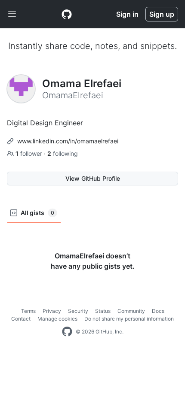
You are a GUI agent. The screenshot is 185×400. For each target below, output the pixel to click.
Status (103, 311)
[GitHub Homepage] (67, 331)
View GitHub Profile (92, 178)
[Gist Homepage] (67, 14)
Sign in (127, 14)
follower (29, 153)
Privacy (52, 311)
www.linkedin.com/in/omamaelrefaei (67, 141)
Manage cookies (57, 318)
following (62, 153)
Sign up (161, 14)
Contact (21, 318)
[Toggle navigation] (12, 14)
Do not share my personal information (129, 318)
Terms (28, 311)
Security (78, 311)
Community (131, 311)
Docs (158, 311)
